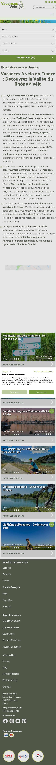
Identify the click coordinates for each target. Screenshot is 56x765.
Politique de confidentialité (44, 371)
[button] (6, 371)
